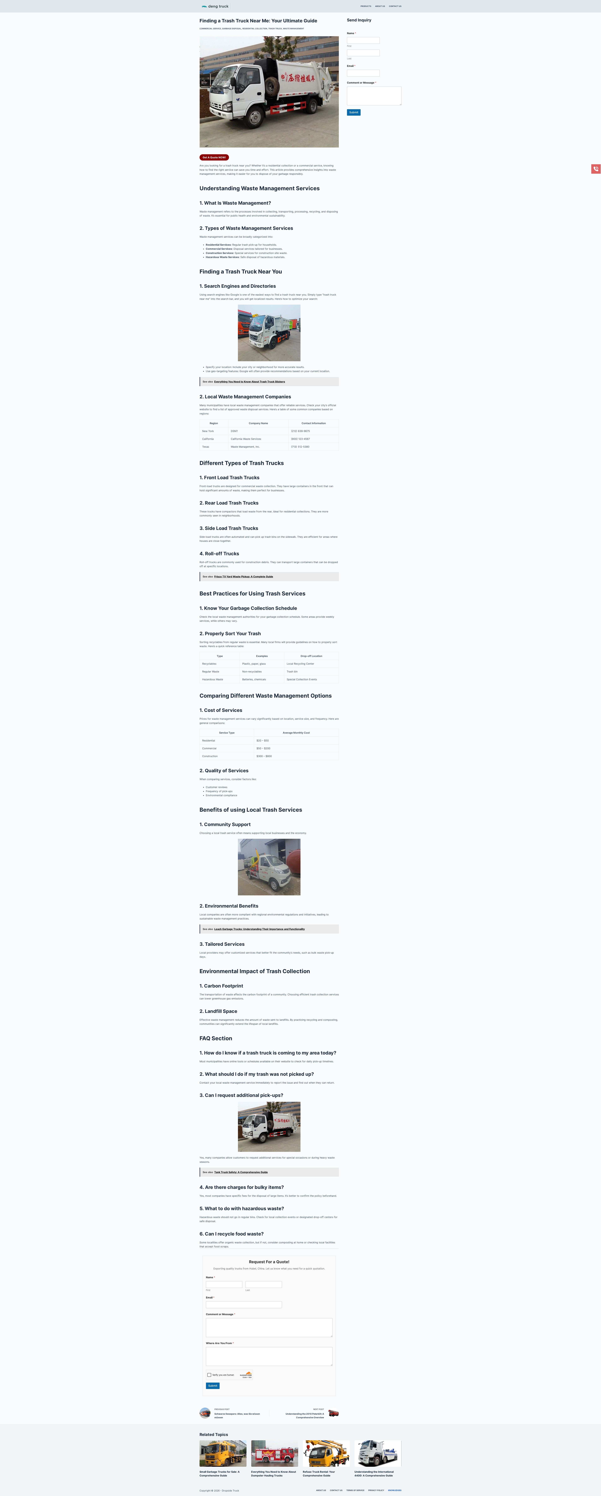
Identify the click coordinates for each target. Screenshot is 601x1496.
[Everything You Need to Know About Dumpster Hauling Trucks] (274, 1453)
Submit (212, 1385)
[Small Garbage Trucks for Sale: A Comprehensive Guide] (223, 1453)
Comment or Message (220, 1314)
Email (210, 1297)
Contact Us (395, 6)
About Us (380, 6)
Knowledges (394, 1490)
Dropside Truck (230, 1490)
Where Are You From (220, 1343)
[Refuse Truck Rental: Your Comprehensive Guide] (326, 1453)
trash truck (275, 28)
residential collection (254, 28)
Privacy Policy (376, 1490)
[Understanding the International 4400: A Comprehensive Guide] (377, 1453)
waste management (293, 28)
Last (247, 1290)
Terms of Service (355, 1490)
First (208, 1290)
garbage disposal (231, 28)
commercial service (210, 28)
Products (366, 6)
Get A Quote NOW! (214, 157)
